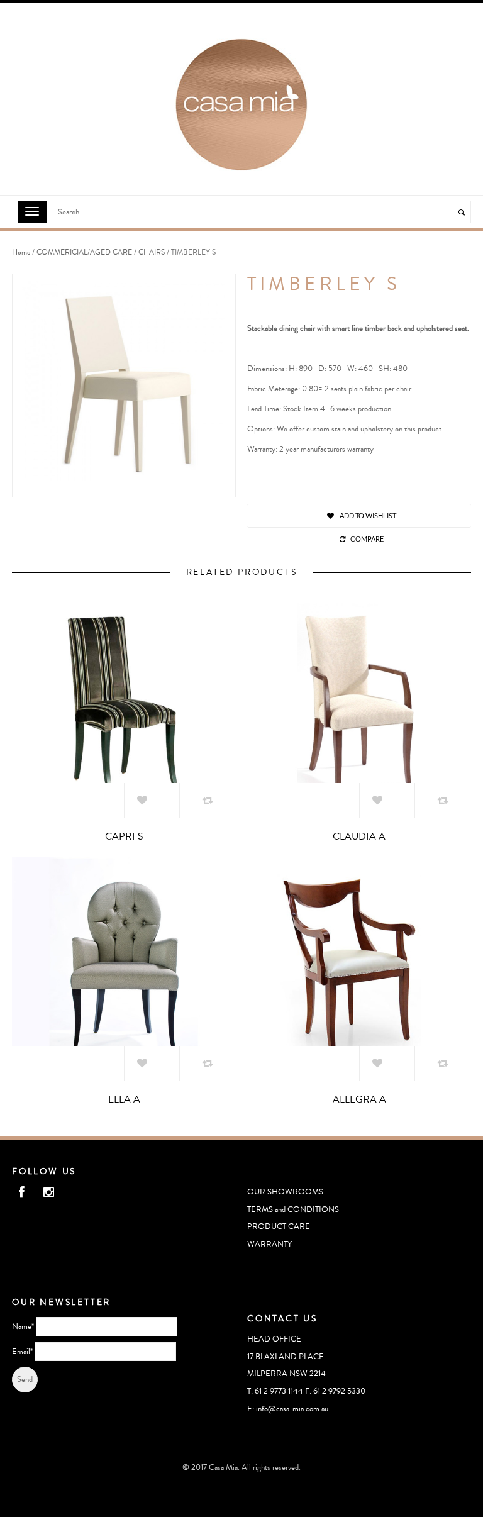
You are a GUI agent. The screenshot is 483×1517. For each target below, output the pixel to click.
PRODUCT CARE (278, 1226)
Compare (367, 539)
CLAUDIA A (359, 836)
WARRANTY (269, 1244)
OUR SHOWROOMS (285, 1191)
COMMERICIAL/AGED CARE (84, 252)
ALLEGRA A (359, 1099)
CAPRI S (124, 836)
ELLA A (124, 1099)
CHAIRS (151, 252)
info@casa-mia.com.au (292, 1408)
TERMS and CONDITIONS (293, 1209)
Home (21, 252)
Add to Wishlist (367, 515)
